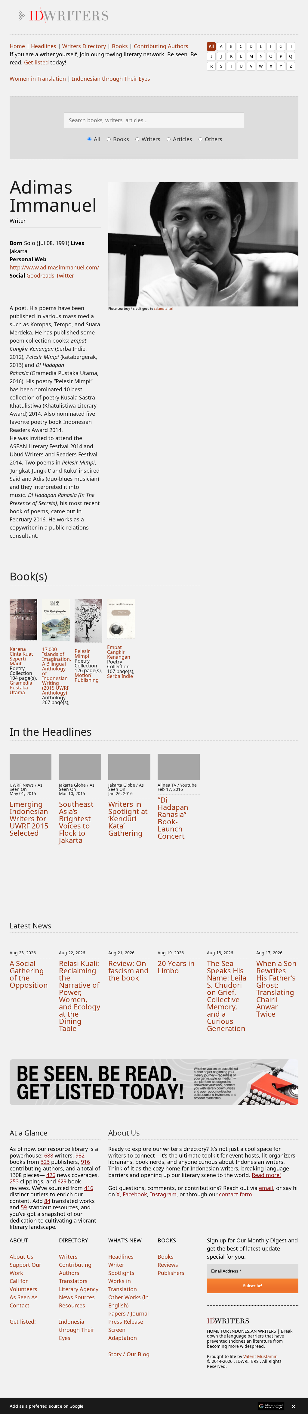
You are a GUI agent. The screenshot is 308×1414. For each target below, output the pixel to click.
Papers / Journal (128, 1313)
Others (212, 139)
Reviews (168, 1264)
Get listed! (23, 1321)
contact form (235, 1194)
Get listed (36, 62)
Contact (19, 1305)
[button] (154, 1406)
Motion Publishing (87, 677)
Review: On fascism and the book (128, 970)
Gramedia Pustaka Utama (21, 687)
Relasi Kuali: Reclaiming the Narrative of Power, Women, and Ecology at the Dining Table (79, 995)
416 (88, 1188)
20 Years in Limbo (176, 966)
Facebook (135, 1194)
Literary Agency (78, 1289)
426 (50, 1175)
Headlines (43, 46)
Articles (181, 139)
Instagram (163, 1194)
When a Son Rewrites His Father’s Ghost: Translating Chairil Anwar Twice (276, 988)
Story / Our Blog (128, 1354)
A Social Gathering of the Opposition (29, 974)
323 (45, 1161)
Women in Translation (38, 78)
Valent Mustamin (260, 1356)
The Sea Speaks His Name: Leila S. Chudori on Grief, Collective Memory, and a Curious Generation (226, 995)
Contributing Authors (161, 46)
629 (61, 1181)
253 (14, 1181)
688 (48, 1155)
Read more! (266, 1175)
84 (47, 1200)
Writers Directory (84, 46)
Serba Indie (120, 676)
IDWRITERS (163, 13)
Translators (73, 1281)
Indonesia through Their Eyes (76, 1329)
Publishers (171, 1272)
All (211, 46)
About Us (21, 1256)
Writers (150, 139)
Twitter (65, 275)
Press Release (125, 1321)
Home (17, 46)
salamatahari (163, 308)
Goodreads (40, 275)
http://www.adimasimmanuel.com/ (54, 267)
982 (80, 1155)
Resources (72, 1305)
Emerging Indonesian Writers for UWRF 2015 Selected (29, 818)
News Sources (77, 1297)
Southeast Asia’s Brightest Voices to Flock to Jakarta (76, 822)
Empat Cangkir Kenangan (118, 652)
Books (120, 46)
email (266, 1188)
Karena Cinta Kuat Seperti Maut (21, 656)
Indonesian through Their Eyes (111, 78)
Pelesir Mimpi (82, 653)
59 (24, 1207)
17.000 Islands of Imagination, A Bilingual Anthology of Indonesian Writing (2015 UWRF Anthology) (56, 671)
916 (85, 1161)
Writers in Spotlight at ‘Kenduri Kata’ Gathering (128, 818)
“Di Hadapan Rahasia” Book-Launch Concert (173, 818)
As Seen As (24, 1297)
